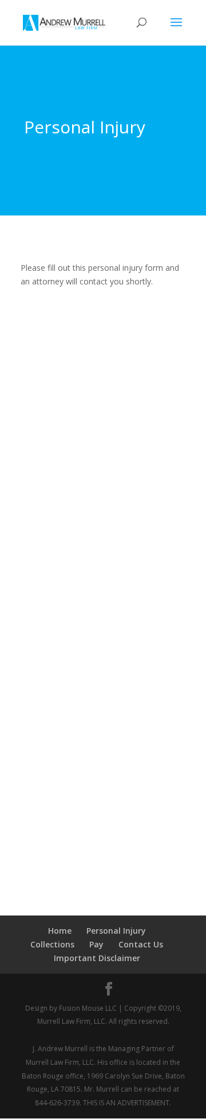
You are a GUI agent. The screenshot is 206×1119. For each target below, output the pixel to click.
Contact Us (140, 944)
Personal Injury (116, 930)
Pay (96, 944)
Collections (52, 944)
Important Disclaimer (97, 958)
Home (60, 930)
